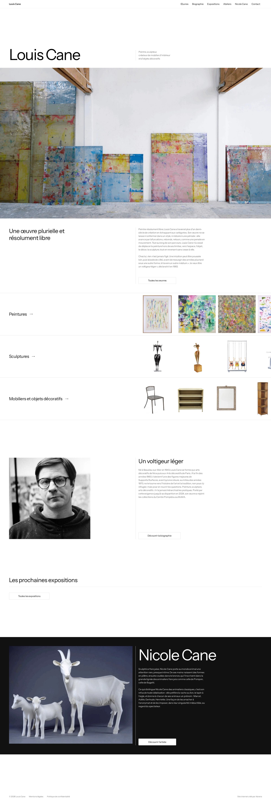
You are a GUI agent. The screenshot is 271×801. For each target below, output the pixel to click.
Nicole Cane (241, 4)
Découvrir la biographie (159, 535)
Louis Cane (15, 4)
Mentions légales (36, 796)
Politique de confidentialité (58, 796)
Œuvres (184, 4)
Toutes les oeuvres (157, 280)
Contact (256, 4)
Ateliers (227, 4)
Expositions (213, 4)
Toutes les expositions (29, 596)
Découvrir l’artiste (157, 742)
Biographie (198, 4)
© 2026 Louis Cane (17, 796)
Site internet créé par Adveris (249, 796)
